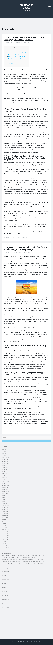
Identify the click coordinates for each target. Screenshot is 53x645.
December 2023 (5, 509)
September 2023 (5, 515)
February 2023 (5, 529)
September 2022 (5, 539)
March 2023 (4, 527)
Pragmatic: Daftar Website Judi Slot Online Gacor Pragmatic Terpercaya (25, 248)
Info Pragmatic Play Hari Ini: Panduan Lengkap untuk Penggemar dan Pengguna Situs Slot (23, 555)
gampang (11, 430)
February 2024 (5, 505)
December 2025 (5, 461)
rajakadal (4, 587)
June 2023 (4, 521)
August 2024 (5, 493)
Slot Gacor (28, 252)
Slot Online (26, 42)
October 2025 (5, 465)
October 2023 (5, 513)
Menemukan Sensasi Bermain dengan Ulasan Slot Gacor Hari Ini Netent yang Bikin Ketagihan (24, 561)
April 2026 (4, 453)
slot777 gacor (5, 595)
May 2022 (4, 541)
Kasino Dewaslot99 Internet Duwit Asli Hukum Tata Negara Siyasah (24, 38)
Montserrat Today (26, 6)
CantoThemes (39, 641)
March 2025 (4, 479)
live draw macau (5, 607)
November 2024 (5, 487)
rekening (22, 237)
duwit (11, 237)
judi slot (4, 619)
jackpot (14, 430)
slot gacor (4, 583)
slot (2, 603)
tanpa (25, 237)
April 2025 (4, 477)
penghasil (18, 237)
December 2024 (5, 485)
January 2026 (5, 459)
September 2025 (5, 467)
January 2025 (5, 483)
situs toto (4, 575)
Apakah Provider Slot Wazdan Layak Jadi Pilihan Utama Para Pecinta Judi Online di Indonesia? (24, 559)
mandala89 (19, 430)
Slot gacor (4, 627)
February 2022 (5, 547)
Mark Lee (18, 42)
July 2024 (4, 495)
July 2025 (4, 471)
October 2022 (5, 537)
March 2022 (4, 545)
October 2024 (5, 489)
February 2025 (5, 481)
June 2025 (4, 473)
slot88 (3, 611)
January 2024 (5, 507)
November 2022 (5, 535)
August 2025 (5, 469)
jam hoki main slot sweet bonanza (9, 615)
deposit (7, 237)
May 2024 (4, 499)
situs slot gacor (5, 571)
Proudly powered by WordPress (18, 641)
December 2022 (5, 533)
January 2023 (5, 531)
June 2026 (4, 449)
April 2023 (4, 525)
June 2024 (4, 497)
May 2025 (4, 475)
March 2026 (4, 455)
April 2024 (4, 501)
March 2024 (4, 503)
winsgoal (4, 623)
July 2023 (4, 519)
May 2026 (4, 451)
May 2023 (4, 523)
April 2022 (4, 543)
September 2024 (5, 491)
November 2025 (5, 463)
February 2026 (5, 457)
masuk (13, 237)
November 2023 (5, 511)
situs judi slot (5, 591)
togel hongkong (5, 579)
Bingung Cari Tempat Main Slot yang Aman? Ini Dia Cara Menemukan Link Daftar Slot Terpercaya (24, 563)
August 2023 (5, 517)
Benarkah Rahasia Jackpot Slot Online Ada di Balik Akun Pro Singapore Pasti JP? (20, 557)
